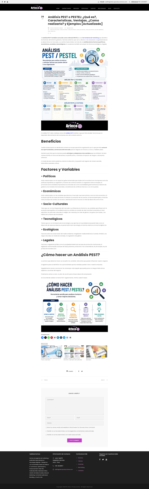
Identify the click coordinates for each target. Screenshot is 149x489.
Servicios (76, 8)
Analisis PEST (64, 29)
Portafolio (84, 8)
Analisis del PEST (55, 29)
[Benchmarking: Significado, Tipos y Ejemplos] (96, 351)
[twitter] (4, 2)
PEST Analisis (51, 31)
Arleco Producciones (56, 28)
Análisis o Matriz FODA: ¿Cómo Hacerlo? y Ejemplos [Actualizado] (73, 359)
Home (57, 8)
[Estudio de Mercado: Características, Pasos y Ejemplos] (51, 351)
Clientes (93, 8)
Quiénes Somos (66, 8)
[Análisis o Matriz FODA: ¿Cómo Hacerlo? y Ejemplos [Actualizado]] (74, 351)
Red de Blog (81, 467)
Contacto (117, 8)
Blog (109, 8)
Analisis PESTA (72, 29)
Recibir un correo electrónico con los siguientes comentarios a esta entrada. (70, 431)
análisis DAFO (70, 133)
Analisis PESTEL (81, 29)
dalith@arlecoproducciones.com (116, 2)
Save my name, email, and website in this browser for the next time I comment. (71, 427)
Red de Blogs (102, 8)
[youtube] (7, 2)
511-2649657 (143, 2)
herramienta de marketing (90, 38)
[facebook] (2, 2)
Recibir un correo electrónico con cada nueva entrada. (64, 435)
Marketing (70, 28)
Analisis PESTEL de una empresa (94, 29)
